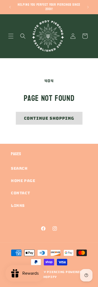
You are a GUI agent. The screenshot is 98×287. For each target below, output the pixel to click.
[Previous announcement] (10, 7)
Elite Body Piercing (45, 272)
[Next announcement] (88, 7)
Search (19, 168)
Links (18, 205)
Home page (23, 180)
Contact (20, 193)
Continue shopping (49, 118)
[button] (11, 36)
